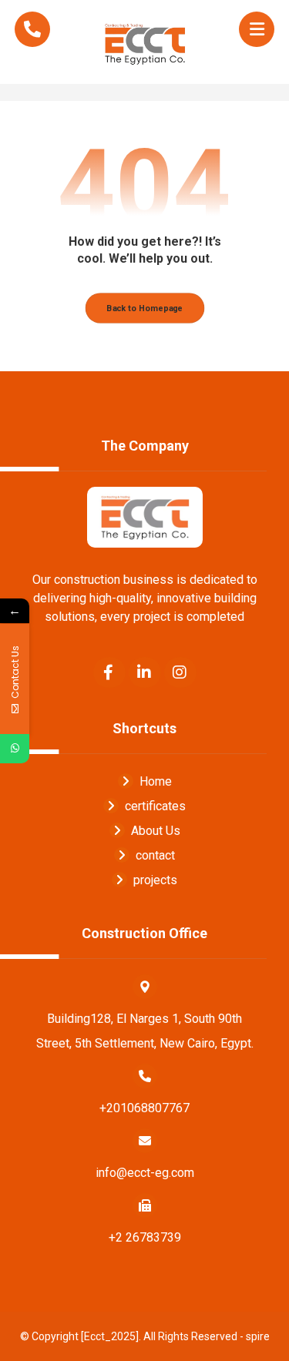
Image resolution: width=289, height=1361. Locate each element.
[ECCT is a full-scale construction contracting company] (145, 42)
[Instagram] (180, 672)
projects (155, 880)
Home (155, 781)
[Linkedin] (145, 672)
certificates (155, 806)
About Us (155, 830)
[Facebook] (109, 672)
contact (155, 855)
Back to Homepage (144, 308)
